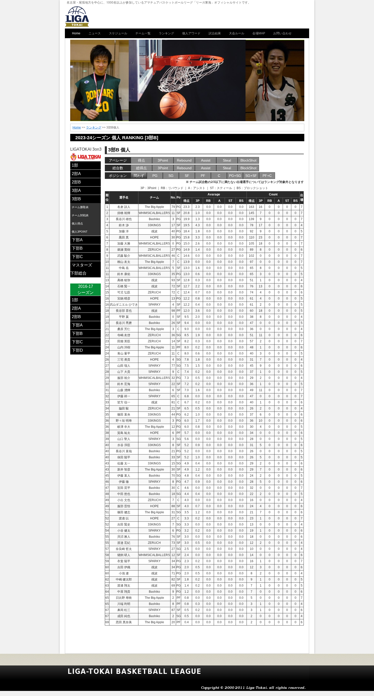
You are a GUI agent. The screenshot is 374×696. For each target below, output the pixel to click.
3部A (76, 190)
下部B (77, 248)
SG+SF (251, 176)
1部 (75, 165)
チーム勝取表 (80, 207)
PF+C (267, 176)
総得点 (141, 168)
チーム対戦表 (80, 215)
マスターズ (82, 265)
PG (154, 176)
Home (77, 127)
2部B (76, 182)
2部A (76, 174)
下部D (77, 350)
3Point (163, 160)
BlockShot (248, 160)
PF (203, 176)
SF (187, 176)
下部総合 (78, 273)
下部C (77, 256)
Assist (205, 160)
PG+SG (235, 176)
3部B (76, 199)
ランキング (93, 127)
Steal (227, 160)
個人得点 (77, 223)
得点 (141, 160)
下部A (77, 240)
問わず (139, 176)
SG (171, 176)
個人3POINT (80, 231)
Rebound (184, 160)
